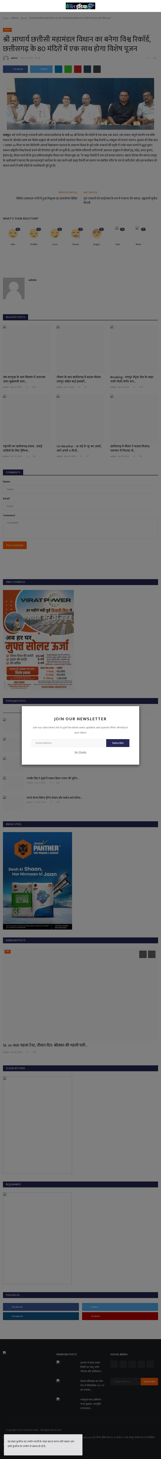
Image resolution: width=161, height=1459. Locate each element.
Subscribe (117, 743)
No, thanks (80, 752)
